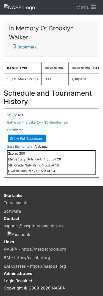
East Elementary (19, 146)
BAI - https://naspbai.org (27, 257)
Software (12, 211)
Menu (83, 7)
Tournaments (16, 202)
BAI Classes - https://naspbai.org (35, 266)
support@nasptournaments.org (33, 225)
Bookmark (26, 46)
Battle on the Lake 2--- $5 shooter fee (37, 122)
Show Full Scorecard (27, 138)
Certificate (15, 130)
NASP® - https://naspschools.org (35, 249)
